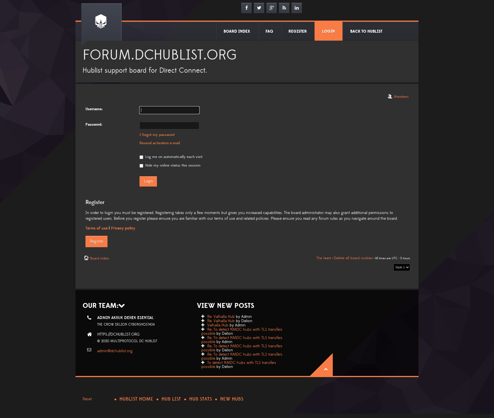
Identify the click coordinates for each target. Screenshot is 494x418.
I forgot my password (157, 134)
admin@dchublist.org (115, 351)
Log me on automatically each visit (173, 156)
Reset (87, 399)
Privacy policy (123, 228)
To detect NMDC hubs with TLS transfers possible (238, 364)
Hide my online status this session (172, 165)
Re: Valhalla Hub (221, 316)
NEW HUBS (231, 399)
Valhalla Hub (217, 325)
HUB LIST (171, 399)
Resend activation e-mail (160, 143)
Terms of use (96, 228)
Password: (93, 124)
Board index (99, 258)
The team (323, 258)
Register (96, 241)
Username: (94, 109)
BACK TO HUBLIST (366, 31)
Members (401, 96)
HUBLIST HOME (136, 399)
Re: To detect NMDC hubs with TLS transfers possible (241, 331)
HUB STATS (200, 399)
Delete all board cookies (353, 258)
